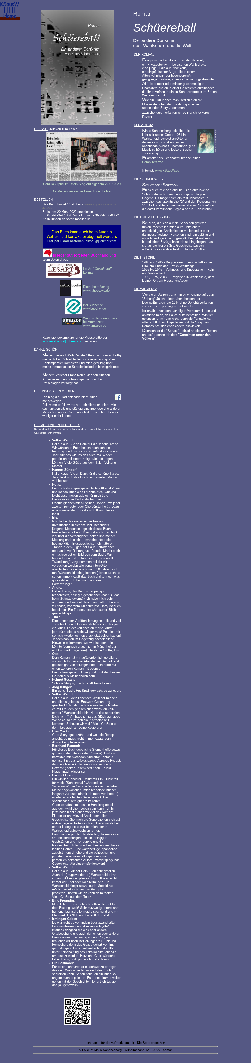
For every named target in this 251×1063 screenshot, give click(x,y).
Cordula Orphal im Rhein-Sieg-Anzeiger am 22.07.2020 (82, 184)
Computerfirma (152, 162)
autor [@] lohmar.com (81, 241)
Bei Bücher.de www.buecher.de (94, 306)
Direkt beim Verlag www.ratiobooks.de (96, 288)
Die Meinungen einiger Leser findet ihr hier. (82, 191)
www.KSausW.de (167, 170)
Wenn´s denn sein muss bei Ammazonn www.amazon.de (100, 321)
